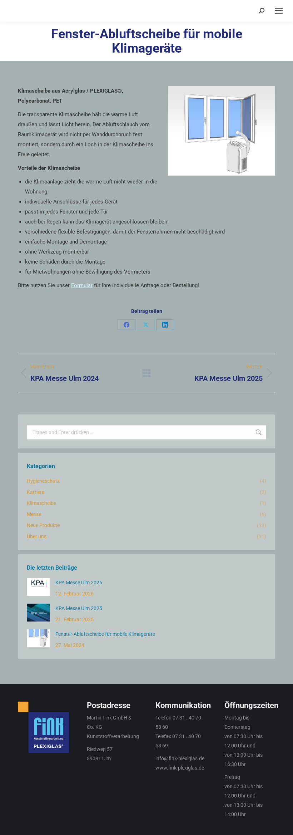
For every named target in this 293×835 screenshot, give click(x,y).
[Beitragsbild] (38, 587)
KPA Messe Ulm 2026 (78, 582)
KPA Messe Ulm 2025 (78, 608)
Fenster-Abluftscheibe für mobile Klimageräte (105, 634)
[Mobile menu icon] (279, 11)
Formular (82, 285)
